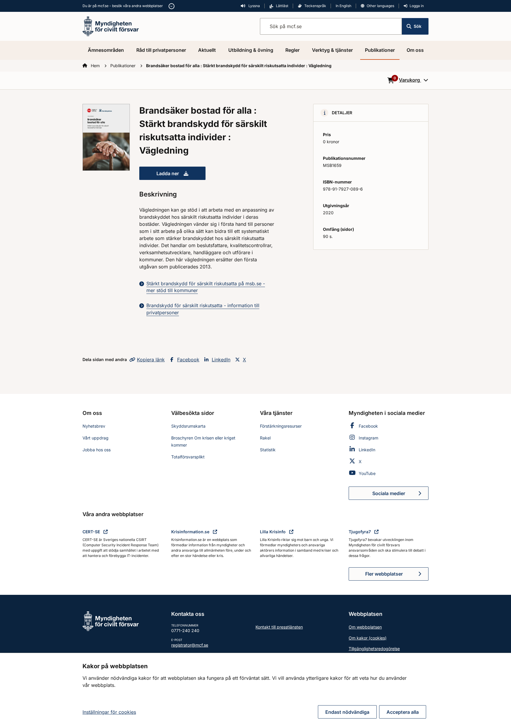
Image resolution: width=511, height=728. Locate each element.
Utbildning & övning (250, 50)
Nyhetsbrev (94, 426)
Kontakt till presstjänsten (279, 626)
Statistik (268, 449)
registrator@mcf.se (189, 645)
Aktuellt (207, 50)
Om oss (415, 50)
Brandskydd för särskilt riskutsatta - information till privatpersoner (202, 308)
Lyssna (254, 6)
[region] (255, 690)
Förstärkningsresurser (281, 426)
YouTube (367, 473)
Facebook (188, 360)
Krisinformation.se (191, 531)
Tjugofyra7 (360, 531)
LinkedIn (221, 360)
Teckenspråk (315, 6)
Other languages (380, 6)
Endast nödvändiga (347, 712)
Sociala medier (400, 495)
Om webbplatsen (365, 626)
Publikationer (380, 50)
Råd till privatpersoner (161, 50)
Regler (292, 50)
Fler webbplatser (384, 574)
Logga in (417, 6)
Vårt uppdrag (96, 437)
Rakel (265, 437)
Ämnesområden (106, 50)
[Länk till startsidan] (111, 26)
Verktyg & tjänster (332, 50)
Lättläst (282, 6)
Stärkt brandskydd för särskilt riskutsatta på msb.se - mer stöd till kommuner (205, 287)
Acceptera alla (403, 712)
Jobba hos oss (97, 449)
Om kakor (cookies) (368, 637)
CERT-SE (92, 531)
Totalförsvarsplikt (188, 456)
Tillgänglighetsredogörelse (374, 648)
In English (343, 6)
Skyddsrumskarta (188, 426)
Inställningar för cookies (109, 712)
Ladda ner (181, 175)
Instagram (368, 437)
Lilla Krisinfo (273, 531)
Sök (417, 26)
